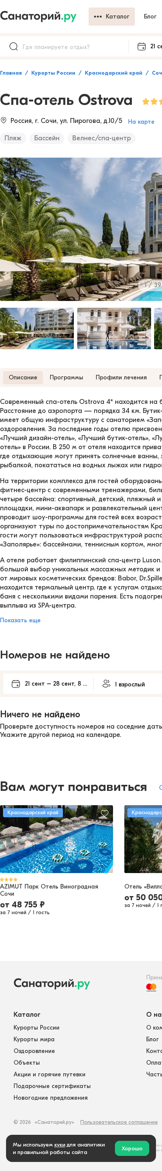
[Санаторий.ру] (44, 16)
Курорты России (53, 73)
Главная (11, 73)
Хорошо (132, 1148)
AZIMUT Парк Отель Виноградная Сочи (49, 890)
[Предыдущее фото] (10, 839)
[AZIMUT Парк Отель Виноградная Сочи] (56, 839)
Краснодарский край (113, 73)
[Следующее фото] (103, 839)
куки (59, 1144)
